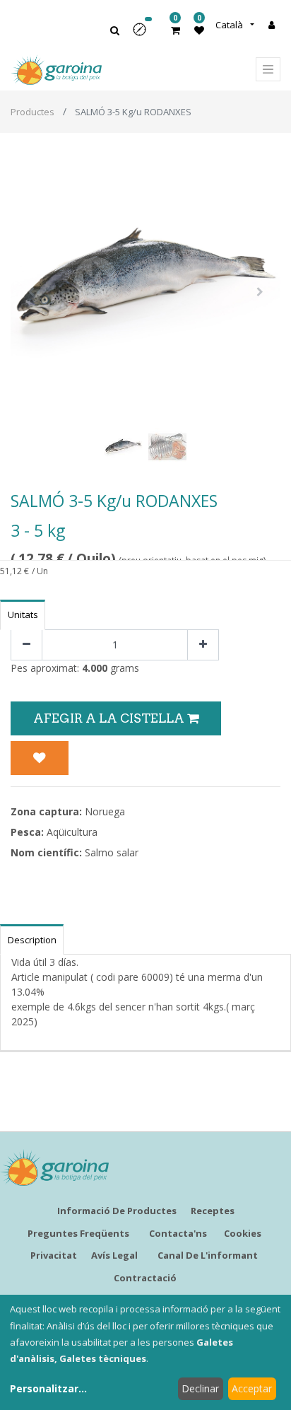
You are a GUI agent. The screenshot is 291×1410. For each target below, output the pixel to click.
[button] (144, 34)
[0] (175, 30)
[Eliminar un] (26, 645)
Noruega (105, 811)
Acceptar (252, 1388)
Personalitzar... (48, 1388)
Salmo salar (111, 852)
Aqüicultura (72, 832)
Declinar (200, 1388)
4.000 (94, 668)
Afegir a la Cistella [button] (110, 718)
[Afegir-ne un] (203, 645)
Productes (32, 111)
